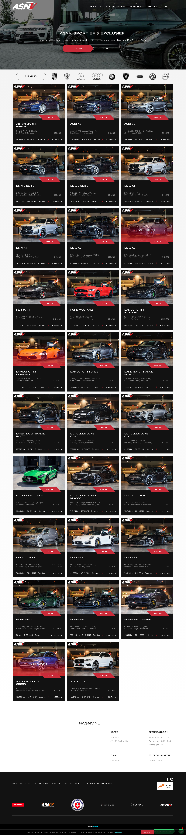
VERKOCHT (108, 48)
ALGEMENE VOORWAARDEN (99, 784)
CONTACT (152, 6)
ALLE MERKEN (31, 76)
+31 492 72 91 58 (155, 760)
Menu (166, 6)
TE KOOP (78, 48)
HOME (15, 784)
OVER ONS (68, 784)
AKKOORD (147, 832)
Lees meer (118, 832)
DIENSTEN (135, 6)
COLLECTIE (95, 6)
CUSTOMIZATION (115, 6)
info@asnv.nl (116, 760)
